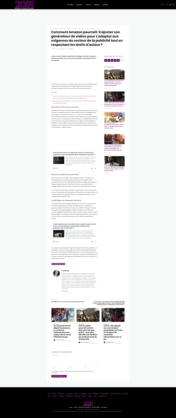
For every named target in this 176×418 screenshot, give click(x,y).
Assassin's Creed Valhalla (115, 393)
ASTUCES (54, 393)
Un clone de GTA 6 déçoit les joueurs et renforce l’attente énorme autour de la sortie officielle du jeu (62, 331)
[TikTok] (165, 5)
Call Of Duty (61, 396)
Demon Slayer (83, 393)
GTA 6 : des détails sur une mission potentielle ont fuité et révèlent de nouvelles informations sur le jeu (114, 104)
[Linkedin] (66, 291)
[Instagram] (64, 291)
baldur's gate (95, 393)
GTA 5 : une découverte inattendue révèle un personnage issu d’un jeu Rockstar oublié (114, 168)
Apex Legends (77, 396)
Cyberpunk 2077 (69, 396)
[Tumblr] (118, 60)
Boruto (89, 393)
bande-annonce (61, 393)
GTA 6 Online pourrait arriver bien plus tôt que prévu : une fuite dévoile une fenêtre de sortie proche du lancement (113, 83)
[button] (173, 4)
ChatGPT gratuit (102, 396)
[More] (121, 60)
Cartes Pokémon (69, 393)
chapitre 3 (77, 393)
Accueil (52, 28)
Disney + (49, 396)
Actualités (57, 28)
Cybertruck (90, 396)
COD (49, 393)
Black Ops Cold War (104, 393)
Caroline (70, 49)
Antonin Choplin (60, 340)
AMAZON (84, 396)
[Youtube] (170, 5)
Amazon (75, 114)
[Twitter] (167, 5)
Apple (96, 396)
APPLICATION (125, 393)
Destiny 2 (55, 396)
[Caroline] (56, 281)
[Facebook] (162, 5)
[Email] (115, 60)
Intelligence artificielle (58, 264)
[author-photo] (54, 340)
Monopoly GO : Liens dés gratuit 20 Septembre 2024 (67, 302)
